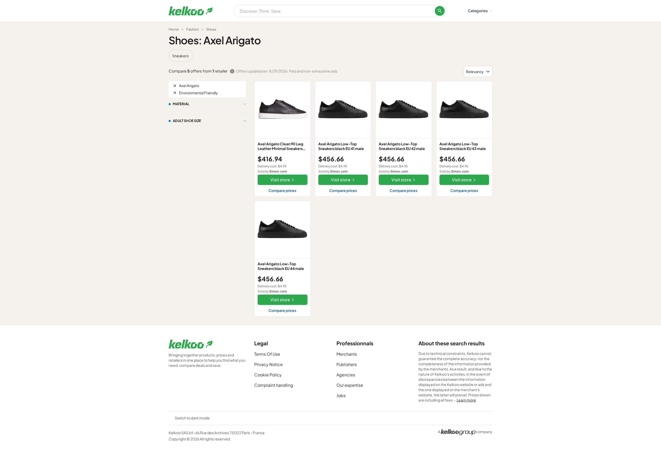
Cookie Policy (268, 374)
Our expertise (349, 385)
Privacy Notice (268, 364)
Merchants (346, 354)
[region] (330, 55)
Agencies (345, 374)
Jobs (341, 395)
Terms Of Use (267, 354)
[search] (440, 11)
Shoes (211, 29)
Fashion (192, 29)
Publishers (346, 364)
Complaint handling (273, 385)
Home (174, 29)
